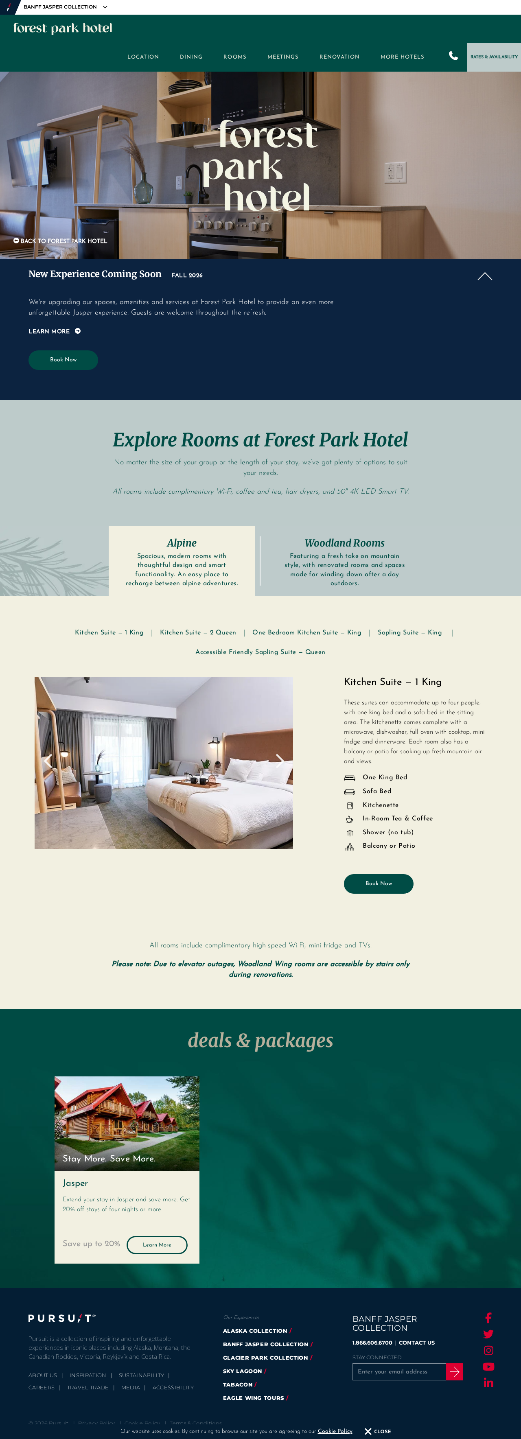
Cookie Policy (335, 1431)
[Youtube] (487, 1366)
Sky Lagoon (243, 1371)
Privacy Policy (96, 1423)
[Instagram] (487, 1350)
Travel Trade (88, 1387)
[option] (164, 763)
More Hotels (403, 57)
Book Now (63, 360)
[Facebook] (487, 1317)
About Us (42, 1375)
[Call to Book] (454, 57)
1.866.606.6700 (372, 1342)
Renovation (340, 57)
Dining (191, 57)
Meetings (283, 57)
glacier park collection (265, 1357)
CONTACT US (417, 1342)
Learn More (157, 1245)
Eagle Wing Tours (253, 1398)
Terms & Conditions (196, 1423)
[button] (260, 274)
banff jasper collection (266, 1344)
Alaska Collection (255, 1330)
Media (130, 1387)
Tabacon (238, 1384)
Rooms (234, 57)
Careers (41, 1387)
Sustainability (141, 1375)
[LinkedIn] (487, 1383)
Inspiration (88, 1375)
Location (143, 57)
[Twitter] (487, 1334)
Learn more (49, 332)
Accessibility (173, 1387)
